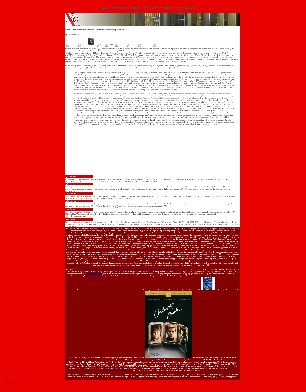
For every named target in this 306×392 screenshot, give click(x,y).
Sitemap (9, 383)
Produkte (71, 193)
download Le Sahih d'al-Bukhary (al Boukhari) (82, 360)
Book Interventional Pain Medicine (136, 276)
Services (71, 184)
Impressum (70, 228)
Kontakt (71, 219)
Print (223, 254)
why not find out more (94, 274)
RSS (211, 265)
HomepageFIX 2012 (99, 245)
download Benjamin (175, 360)
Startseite (71, 176)
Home (8, 385)
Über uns (71, 201)
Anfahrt (71, 209)
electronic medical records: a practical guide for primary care (107, 290)
